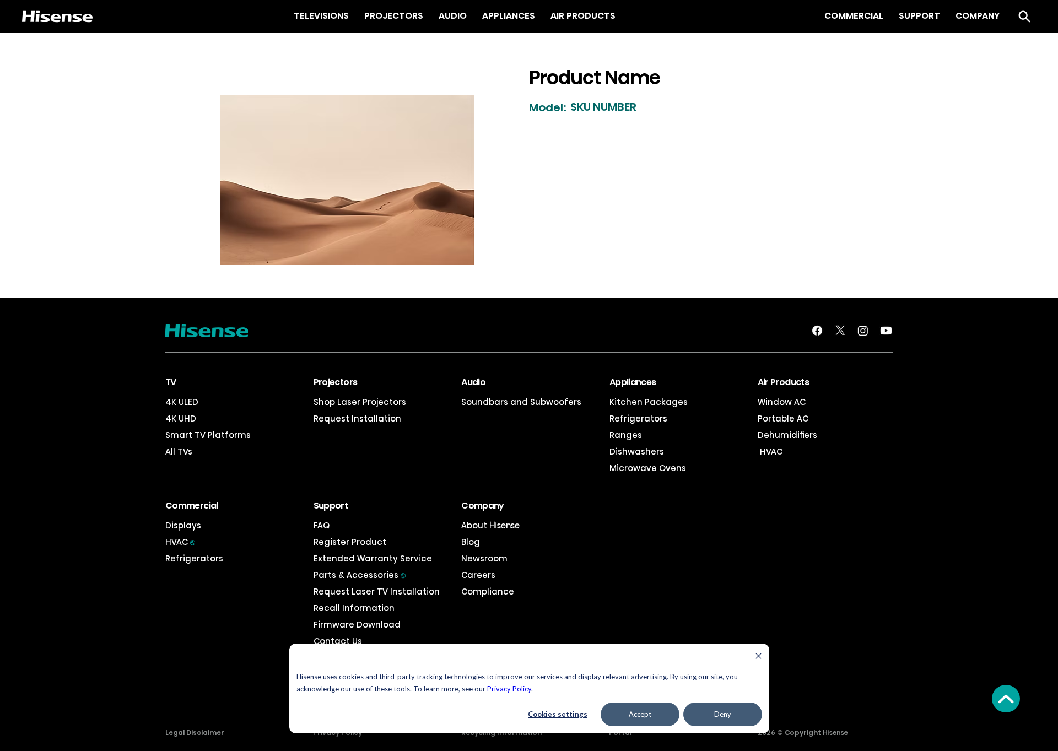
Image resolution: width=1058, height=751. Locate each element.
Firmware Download (357, 624)
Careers (478, 575)
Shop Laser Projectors (360, 402)
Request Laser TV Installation (377, 591)
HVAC (770, 451)
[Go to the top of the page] (1006, 698)
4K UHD (180, 418)
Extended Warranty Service (373, 558)
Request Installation (357, 418)
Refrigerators (638, 418)
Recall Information (354, 608)
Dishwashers (636, 451)
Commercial (191, 505)
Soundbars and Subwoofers (521, 402)
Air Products (783, 382)
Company (482, 505)
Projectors (336, 382)
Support (331, 505)
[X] (840, 330)
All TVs (178, 451)
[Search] (1024, 16)
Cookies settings (557, 714)
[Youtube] (886, 330)
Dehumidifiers (787, 435)
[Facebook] (817, 330)
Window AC (782, 402)
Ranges (625, 435)
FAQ (322, 525)
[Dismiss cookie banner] (758, 657)
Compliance (487, 591)
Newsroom (484, 558)
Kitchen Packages (648, 402)
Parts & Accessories (360, 575)
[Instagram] (863, 330)
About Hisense (490, 525)
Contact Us (338, 641)
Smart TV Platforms (208, 435)
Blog (470, 542)
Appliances (632, 382)
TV (170, 382)
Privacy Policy (509, 688)
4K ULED (181, 402)
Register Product (350, 542)
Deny (722, 714)
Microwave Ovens (647, 468)
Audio (473, 382)
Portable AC (783, 418)
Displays (183, 525)
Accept (640, 714)
